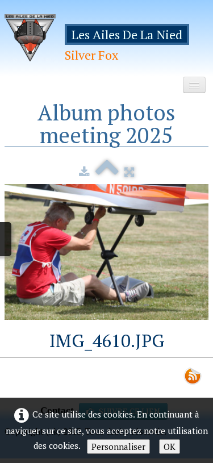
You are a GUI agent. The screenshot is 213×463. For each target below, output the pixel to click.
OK (170, 446)
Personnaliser (118, 446)
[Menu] (194, 85)
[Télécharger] (84, 171)
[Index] (107, 171)
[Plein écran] (129, 171)
